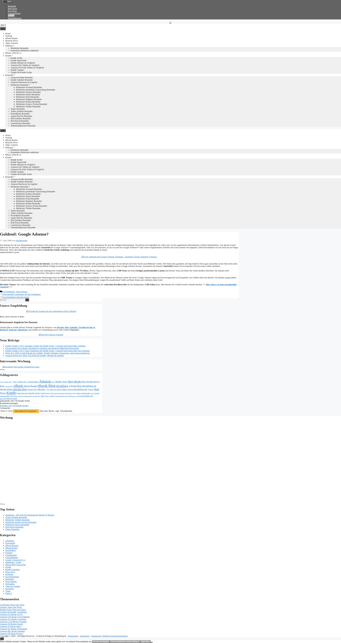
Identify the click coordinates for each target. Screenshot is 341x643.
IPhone (3, 393)
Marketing (69, 393)
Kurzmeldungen (15, 18)
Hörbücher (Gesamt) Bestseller (29, 87)
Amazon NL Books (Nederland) (13, 629)
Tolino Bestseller (18, 109)
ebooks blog (20, 389)
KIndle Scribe (16, 58)
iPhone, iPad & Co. (13, 53)
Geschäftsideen (8, 292)
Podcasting (10, 584)
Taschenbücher (14, 13)
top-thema (9, 589)
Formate (8, 553)
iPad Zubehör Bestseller (21, 118)
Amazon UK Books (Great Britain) (15, 617)
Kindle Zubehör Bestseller (22, 80)
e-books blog (9, 386)
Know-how (10, 572)
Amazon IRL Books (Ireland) (12, 631)
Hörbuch (9, 46)
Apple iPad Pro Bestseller (21, 116)
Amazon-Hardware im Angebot (24, 82)
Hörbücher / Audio (13, 562)
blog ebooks (87, 381)
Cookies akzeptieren (101, 642)
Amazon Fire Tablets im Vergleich (25, 65)
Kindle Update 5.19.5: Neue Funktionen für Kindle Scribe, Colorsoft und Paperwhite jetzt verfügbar (47, 351)
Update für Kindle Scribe (21, 72)
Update (52, 396)
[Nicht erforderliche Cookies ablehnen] (152, 642)
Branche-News (11, 41)
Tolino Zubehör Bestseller (22, 111)
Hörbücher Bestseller (19, 48)
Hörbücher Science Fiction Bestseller (31, 104)
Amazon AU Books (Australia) (13, 619)
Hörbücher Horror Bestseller (28, 94)
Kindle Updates (17, 70)
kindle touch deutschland (57, 393)
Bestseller (12, 6)
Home (8, 33)
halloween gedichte (56, 390)
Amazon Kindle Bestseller (22, 77)
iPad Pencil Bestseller (20, 121)
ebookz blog (32, 390)
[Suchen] (27, 299)
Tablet (42, 396)
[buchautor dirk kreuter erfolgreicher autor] (21, 367)
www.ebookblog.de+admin (8, 398)
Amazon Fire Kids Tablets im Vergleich (27, 67)
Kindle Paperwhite (18, 60)
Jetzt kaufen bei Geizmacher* (26, 411)
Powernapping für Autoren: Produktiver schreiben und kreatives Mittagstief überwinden (42, 348)
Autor (64, 381)
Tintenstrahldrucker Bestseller (23, 126)
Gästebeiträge (11, 555)
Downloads (10, 543)
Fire (48, 390)
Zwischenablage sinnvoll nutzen (15, 297)
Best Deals (12, 8)
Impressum (84, 636)
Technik (8, 36)
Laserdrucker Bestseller (20, 123)
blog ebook (74, 381)
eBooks (11, 16)
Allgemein (9, 541)
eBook (18, 386)
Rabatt (15, 396)
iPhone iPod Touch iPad (15, 565)
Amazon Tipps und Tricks (11, 607)
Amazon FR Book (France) (11, 633)
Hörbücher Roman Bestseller (28, 102)
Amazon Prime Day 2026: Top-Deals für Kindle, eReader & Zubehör (34, 355)
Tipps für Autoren (12, 586)
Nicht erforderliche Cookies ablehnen (125, 642)
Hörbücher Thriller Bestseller (28, 106)
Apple (58, 381)
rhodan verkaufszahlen (25, 396)
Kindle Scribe (34, 393)
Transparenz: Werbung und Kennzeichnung (109, 636)
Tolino (47, 396)
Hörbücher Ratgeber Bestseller (29, 99)
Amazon (45, 381)
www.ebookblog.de (85, 396)
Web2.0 (8, 593)
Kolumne (9, 574)
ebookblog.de (89, 386)
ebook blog (47, 385)
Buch (96, 382)
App (53, 382)
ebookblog (62, 385)
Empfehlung (10, 550)
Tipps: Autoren (11, 43)
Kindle (8, 55)
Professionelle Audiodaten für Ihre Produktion (21, 294)
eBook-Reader (11, 38)
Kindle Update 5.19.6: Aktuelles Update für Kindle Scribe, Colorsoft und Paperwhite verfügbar (45, 346)
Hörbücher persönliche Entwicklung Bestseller (35, 90)
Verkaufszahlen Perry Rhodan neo (65, 396)
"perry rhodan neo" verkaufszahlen (25, 382)
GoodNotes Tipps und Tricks (12, 605)
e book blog (75, 385)
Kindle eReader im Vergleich (23, 63)
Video (7, 591)
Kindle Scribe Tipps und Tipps (13, 609)
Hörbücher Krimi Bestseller (27, 97)
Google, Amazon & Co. (15, 560)
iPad (96, 389)
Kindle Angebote (12, 569)
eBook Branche (12, 545)
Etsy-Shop (12, 11)
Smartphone (36, 396)
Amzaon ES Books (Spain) (11, 624)
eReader (41, 389)
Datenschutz (73, 636)
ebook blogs (6, 389)
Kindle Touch (45, 393)
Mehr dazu (145, 642)
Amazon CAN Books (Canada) (13, 621)
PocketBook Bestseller (20, 114)
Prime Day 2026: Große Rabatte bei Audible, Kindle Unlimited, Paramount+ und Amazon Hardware (47, 353)
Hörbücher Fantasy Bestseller (28, 92)
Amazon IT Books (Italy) (10, 626)
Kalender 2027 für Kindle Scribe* (14, 406)
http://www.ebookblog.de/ (75, 389)
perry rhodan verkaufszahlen (82, 393)
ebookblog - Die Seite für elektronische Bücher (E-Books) (29, 515)
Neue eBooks (21, 292)
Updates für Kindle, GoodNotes (13, 612)
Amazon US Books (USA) (11, 614)
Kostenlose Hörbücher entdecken (25, 50)
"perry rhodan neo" (6, 382)
